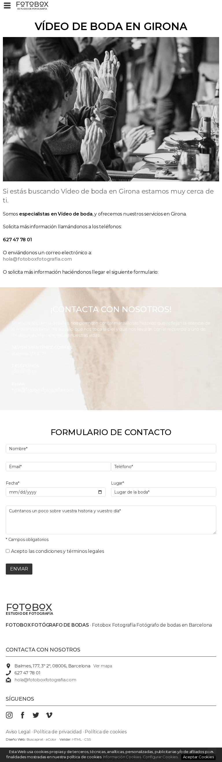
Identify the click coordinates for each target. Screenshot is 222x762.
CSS (87, 739)
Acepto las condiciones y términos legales (57, 551)
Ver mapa (102, 666)
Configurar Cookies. (161, 756)
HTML (77, 739)
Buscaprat (35, 739)
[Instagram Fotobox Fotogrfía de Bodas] (12, 717)
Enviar (19, 569)
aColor (51, 739)
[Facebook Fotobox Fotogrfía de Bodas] (25, 717)
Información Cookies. (122, 756)
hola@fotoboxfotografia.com (42, 390)
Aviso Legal (18, 732)
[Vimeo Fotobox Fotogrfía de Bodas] (52, 717)
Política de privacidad (58, 732)
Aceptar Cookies (198, 756)
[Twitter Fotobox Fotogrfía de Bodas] (39, 717)
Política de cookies (105, 732)
